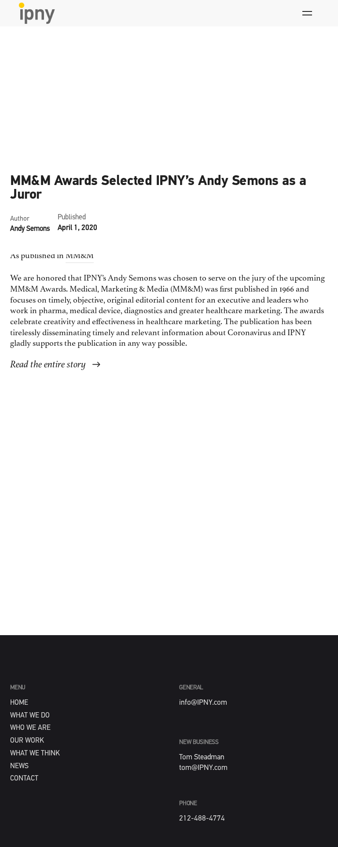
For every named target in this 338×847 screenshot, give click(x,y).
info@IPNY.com (203, 702)
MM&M (80, 256)
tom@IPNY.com (203, 768)
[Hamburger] (307, 13)
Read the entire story (48, 365)
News (19, 159)
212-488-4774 (202, 818)
